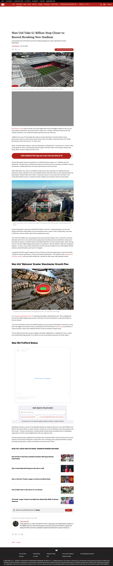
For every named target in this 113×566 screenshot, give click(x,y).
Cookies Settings (66, 556)
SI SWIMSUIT (9, 1)
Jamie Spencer (16, 46)
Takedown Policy (51, 554)
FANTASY (47, 4)
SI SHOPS (42, 1)
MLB (29, 4)
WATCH (81, 4)
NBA (24, 4)
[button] (55, 4)
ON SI (2, 1)
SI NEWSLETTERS (18, 1)
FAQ (48, 556)
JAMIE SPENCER (24, 521)
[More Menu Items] (91, 4)
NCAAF (34, 4)
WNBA (40, 4)
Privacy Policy (22, 554)
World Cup (59, 326)
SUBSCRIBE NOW (50, 1)
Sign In (110, 4)
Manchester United (17, 128)
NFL (13, 4)
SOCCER (19, 4)
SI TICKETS (28, 1)
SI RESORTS (35, 1)
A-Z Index (35, 556)
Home (13, 542)
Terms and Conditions (68, 554)
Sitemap (21, 556)
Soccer (19, 542)
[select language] (104, 4)
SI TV (87, 4)
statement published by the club (24, 316)
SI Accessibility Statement (87, 554)
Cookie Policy (36, 554)
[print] (22, 534)
